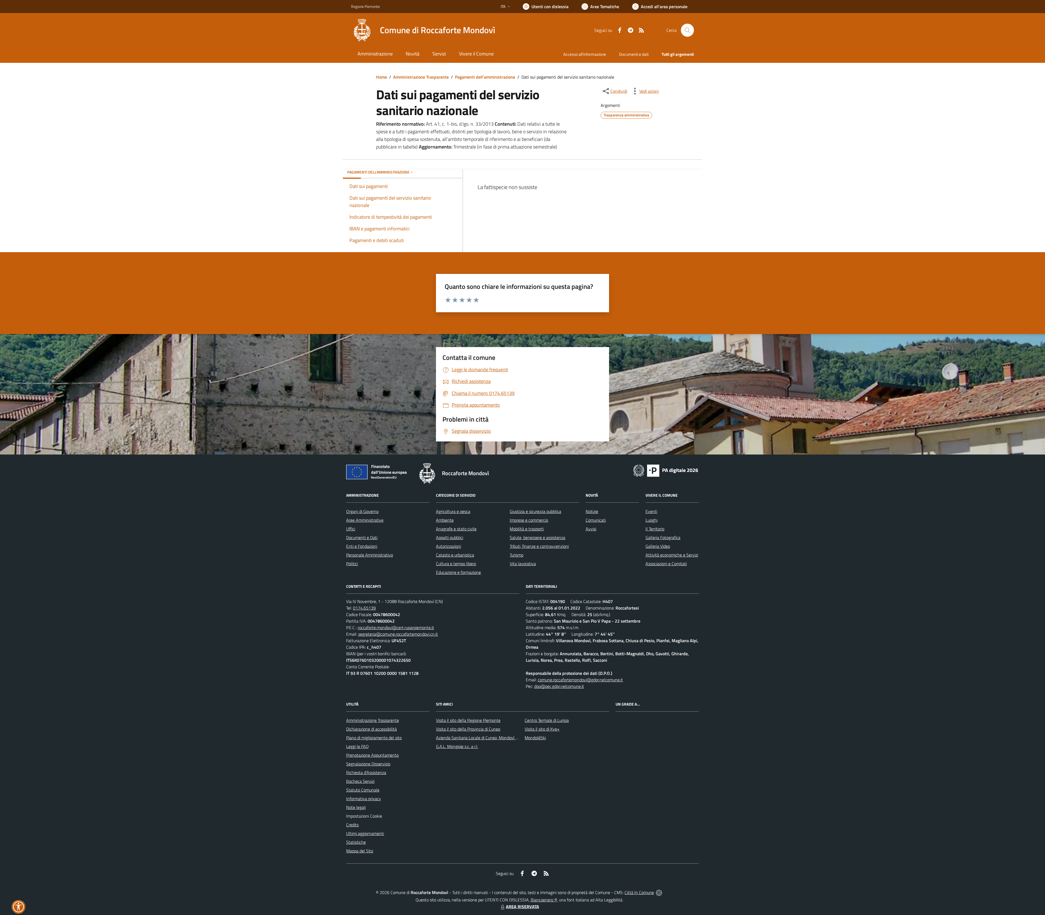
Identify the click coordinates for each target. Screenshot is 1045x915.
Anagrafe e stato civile (456, 528)
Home (381, 77)
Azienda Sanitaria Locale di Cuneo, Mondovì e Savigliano (486, 737)
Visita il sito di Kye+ (542, 729)
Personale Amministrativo (369, 555)
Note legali (356, 807)
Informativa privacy (363, 798)
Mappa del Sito (359, 851)
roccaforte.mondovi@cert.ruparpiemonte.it (396, 627)
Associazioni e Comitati (666, 563)
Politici (352, 563)
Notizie (592, 511)
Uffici (350, 528)
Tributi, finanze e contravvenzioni (539, 546)
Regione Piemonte (365, 6)
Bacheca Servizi (360, 781)
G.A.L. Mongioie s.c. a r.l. (457, 746)
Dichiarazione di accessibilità (371, 729)
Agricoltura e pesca (453, 511)
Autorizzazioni (448, 546)
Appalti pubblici (449, 537)
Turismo (516, 555)
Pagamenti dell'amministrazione (485, 77)
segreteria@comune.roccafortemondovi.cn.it (398, 634)
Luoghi (651, 520)
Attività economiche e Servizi (672, 555)
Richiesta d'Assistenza (366, 772)
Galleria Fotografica (663, 537)
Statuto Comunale (362, 790)
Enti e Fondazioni (361, 546)
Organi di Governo (362, 511)
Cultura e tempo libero (456, 563)
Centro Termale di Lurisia (547, 720)
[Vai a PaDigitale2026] (665, 470)
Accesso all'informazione (584, 54)
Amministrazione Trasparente (421, 77)
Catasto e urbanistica (455, 555)
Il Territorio (655, 528)
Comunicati (596, 520)
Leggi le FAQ (357, 746)
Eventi (651, 511)
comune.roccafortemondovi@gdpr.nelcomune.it (580, 679)
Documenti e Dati (361, 537)
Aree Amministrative (364, 520)
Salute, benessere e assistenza (537, 537)
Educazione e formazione (458, 572)
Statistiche (356, 842)
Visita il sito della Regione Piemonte (468, 720)
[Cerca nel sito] (687, 30)
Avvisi (591, 528)
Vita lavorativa (523, 563)
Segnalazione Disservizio (368, 764)
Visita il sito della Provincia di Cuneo (468, 729)
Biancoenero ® (544, 900)
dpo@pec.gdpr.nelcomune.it (559, 686)
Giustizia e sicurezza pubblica (535, 511)
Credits (352, 824)
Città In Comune (639, 892)
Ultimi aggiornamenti (365, 833)
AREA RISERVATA (522, 906)
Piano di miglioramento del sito (374, 737)
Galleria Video (658, 546)
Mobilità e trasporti (527, 528)
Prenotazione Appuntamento (372, 755)
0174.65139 (364, 608)
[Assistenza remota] (659, 892)
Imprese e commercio (529, 520)
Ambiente (445, 520)
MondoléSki (535, 737)
